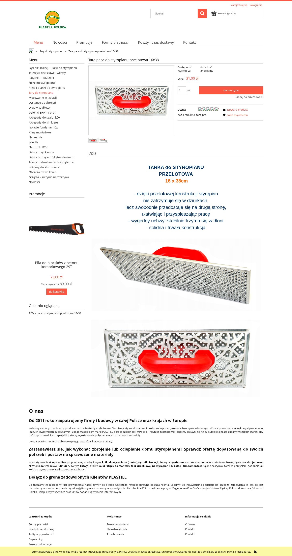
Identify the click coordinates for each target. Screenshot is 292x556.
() (119, 462)
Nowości (34, 182)
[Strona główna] (52, 20)
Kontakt (190, 529)
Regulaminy (36, 539)
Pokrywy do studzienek (44, 167)
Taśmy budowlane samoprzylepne (51, 162)
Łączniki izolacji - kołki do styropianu (53, 68)
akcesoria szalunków (43, 466)
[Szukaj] (202, 13)
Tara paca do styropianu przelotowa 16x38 (56, 313)
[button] (234, 109)
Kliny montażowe (40, 132)
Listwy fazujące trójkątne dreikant (51, 157)
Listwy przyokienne (41, 152)
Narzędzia (35, 137)
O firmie (190, 524)
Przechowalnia (115, 534)
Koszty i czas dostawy (41, 529)
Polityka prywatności (41, 534)
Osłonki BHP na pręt (42, 112)
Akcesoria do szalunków (44, 117)
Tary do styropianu (41, 93)
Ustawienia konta (117, 529)
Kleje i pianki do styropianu (47, 88)
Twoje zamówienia (118, 524)
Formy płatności (38, 524)
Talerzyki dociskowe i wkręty (47, 73)
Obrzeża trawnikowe (42, 172)
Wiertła (33, 142)
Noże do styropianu (42, 83)
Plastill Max (77, 469)
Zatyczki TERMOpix (41, 78)
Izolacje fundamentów (43, 127)
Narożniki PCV (38, 147)
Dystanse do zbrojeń (42, 102)
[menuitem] (38, 42)
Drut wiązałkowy (39, 107)
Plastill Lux (58, 469)
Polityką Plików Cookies (123, 551)
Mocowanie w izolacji (43, 97)
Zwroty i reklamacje (40, 544)
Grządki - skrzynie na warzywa (49, 177)
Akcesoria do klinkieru (43, 122)
